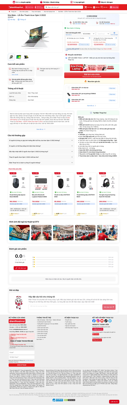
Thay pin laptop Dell (26, 370)
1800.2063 (24, 327)
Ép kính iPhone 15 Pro (66, 370)
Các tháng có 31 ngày (93, 373)
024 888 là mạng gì (98, 371)
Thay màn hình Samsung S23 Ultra (20, 379)
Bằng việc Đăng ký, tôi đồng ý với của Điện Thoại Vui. (21, 361)
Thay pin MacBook (21, 383)
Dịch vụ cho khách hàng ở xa (18, 337)
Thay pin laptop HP (15, 370)
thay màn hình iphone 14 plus (66, 380)
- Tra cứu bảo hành (41, 335)
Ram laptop (32, 385)
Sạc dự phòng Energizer (70, 376)
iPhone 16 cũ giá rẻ (33, 386)
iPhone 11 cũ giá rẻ (38, 374)
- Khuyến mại (67, 320)
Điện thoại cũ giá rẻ (31, 373)
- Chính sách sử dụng (42, 331)
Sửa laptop (25, 385)
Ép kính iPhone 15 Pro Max (53, 370)
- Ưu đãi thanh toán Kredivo (44, 322)
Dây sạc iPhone (50, 376)
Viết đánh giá (22, 268)
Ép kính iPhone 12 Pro (55, 373)
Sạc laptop (39, 385)
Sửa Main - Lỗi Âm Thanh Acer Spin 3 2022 (29, 121)
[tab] (15, 168)
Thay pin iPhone (14, 371)
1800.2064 (23, 325)
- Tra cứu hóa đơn (41, 337)
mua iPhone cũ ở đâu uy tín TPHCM (94, 383)
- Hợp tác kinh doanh (69, 325)
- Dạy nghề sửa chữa (69, 323)
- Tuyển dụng (67, 322)
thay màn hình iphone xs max (63, 383)
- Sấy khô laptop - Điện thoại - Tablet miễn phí (49, 320)
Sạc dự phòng (59, 376)
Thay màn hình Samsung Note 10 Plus (24, 380)
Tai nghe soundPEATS (74, 374)
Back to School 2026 (95, 382)
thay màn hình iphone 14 (57, 379)
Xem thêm (39, 339)
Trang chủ (13, 11)
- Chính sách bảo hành (42, 327)
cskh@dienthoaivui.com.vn (20, 329)
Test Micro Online (109, 370)
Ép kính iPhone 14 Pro (66, 371)
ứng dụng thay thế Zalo (89, 385)
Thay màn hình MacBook (27, 382)
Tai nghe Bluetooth (62, 374)
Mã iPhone (103, 373)
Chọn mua (112, 88)
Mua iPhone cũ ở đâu (106, 374)
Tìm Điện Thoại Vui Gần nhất (18, 334)
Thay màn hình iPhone (38, 370)
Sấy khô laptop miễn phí (26, 388)
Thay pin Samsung (20, 373)
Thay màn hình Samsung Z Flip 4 (18, 377)
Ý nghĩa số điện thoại (94, 374)
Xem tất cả (68, 34)
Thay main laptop (36, 11)
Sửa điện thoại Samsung (27, 371)
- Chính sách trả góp (42, 333)
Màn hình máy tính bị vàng (97, 377)
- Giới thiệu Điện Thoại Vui (71, 327)
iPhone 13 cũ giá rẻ (26, 376)
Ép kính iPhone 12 (66, 373)
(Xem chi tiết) (107, 49)
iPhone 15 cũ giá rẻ (22, 386)
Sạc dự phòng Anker (60, 377)
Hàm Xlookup (97, 376)
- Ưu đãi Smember (41, 325)
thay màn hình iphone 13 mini (63, 382)
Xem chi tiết (15, 74)
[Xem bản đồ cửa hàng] (89, 38)
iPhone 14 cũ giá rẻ (38, 376)
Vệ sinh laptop (16, 374)
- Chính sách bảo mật (42, 329)
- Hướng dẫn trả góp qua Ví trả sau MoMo (47, 323)
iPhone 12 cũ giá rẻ (15, 376)
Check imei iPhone (102, 380)
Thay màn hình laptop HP (34, 383)
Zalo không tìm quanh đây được (97, 379)
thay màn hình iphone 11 (71, 379)
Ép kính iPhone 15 (55, 371)
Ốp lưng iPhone (71, 377)
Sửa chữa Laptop (24, 11)
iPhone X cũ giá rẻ (26, 374)
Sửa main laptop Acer (49, 11)
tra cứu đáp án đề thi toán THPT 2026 (93, 370)
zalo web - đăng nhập (111, 383)
